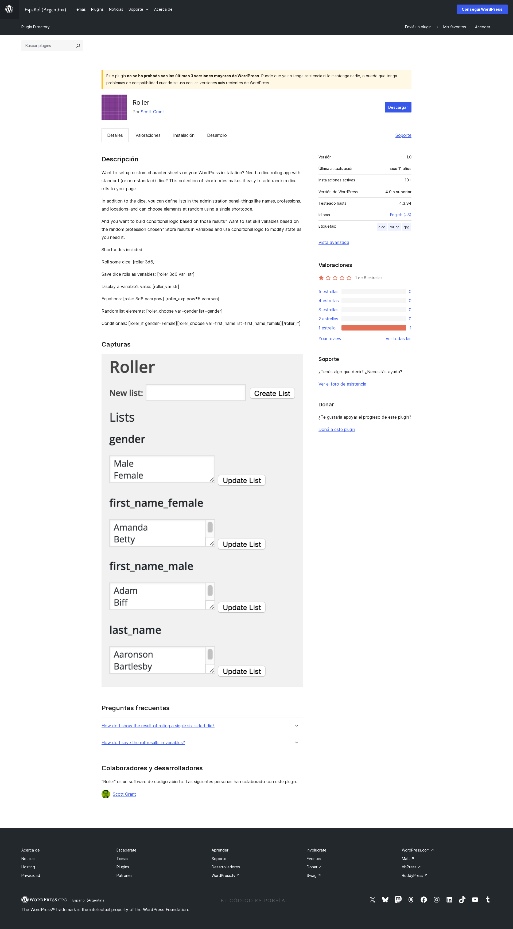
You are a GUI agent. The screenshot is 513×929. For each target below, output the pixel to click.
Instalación (184, 135)
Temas (122, 858)
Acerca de (30, 850)
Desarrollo (217, 135)
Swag (314, 875)
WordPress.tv (226, 875)
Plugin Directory (35, 27)
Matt (408, 858)
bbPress (411, 867)
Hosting (28, 867)
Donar (314, 867)
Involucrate (317, 850)
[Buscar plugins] (78, 45)
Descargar (398, 107)
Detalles (115, 135)
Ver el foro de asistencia (342, 384)
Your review (329, 338)
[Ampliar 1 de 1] (295, 361)
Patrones (124, 875)
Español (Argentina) (89, 900)
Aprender (220, 850)
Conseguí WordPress (482, 9)
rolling (394, 227)
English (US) (400, 214)
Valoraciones (148, 135)
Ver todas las (398, 338)
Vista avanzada (333, 242)
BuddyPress (415, 875)
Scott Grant (152, 111)
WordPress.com (418, 850)
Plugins (122, 867)
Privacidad (30, 875)
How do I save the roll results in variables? (143, 742)
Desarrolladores (226, 867)
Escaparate (126, 850)
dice (381, 227)
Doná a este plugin (336, 429)
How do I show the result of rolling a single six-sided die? (158, 725)
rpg (406, 227)
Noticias (28, 858)
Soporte (403, 135)
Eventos (314, 858)
